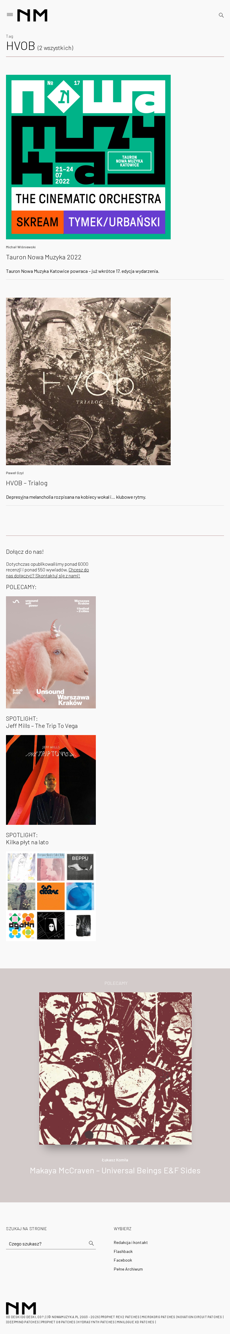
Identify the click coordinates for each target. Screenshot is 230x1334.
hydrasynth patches (96, 1322)
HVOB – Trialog (27, 482)
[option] (115, 1089)
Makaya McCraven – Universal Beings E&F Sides (115, 1170)
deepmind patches (23, 1322)
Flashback (123, 1251)
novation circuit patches (199, 1317)
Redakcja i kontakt (131, 1242)
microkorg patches (158, 1317)
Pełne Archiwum (128, 1268)
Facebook (123, 1259)
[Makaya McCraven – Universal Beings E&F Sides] (115, 1068)
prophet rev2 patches (120, 1317)
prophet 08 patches (58, 1322)
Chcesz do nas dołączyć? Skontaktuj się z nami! (47, 572)
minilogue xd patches (135, 1322)
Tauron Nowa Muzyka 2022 (43, 257)
